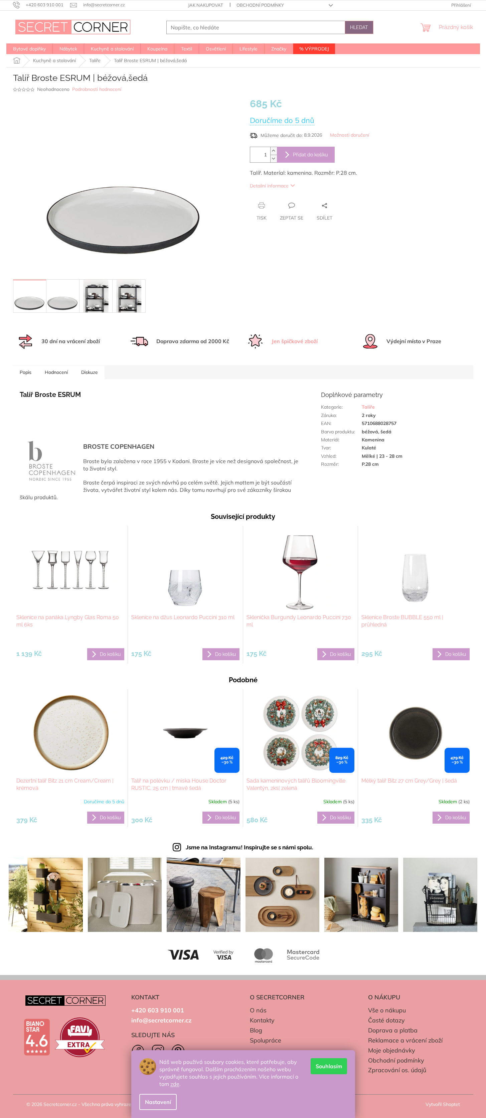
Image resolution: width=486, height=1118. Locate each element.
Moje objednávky (391, 1050)
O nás (258, 1010)
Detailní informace (269, 186)
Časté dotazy (386, 1020)
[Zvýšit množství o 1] (273, 151)
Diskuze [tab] (89, 372)
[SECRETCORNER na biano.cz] (36, 1037)
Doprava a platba (393, 1030)
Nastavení (158, 1102)
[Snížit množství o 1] (273, 158)
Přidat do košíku (310, 154)
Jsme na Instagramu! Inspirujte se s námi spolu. (249, 847)
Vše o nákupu (387, 1010)
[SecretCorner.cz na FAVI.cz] (80, 1037)
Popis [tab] (25, 372)
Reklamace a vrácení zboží (405, 1040)
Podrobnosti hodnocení (96, 89)
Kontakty (262, 1020)
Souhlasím (329, 1066)
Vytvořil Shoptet (443, 1104)
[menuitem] (29, 48)
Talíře (368, 407)
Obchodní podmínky (260, 5)
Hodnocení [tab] (56, 372)
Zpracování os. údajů (397, 1070)
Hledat (359, 27)
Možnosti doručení (349, 135)
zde (174, 1084)
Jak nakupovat (205, 5)
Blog (256, 1030)
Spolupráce (265, 1040)
